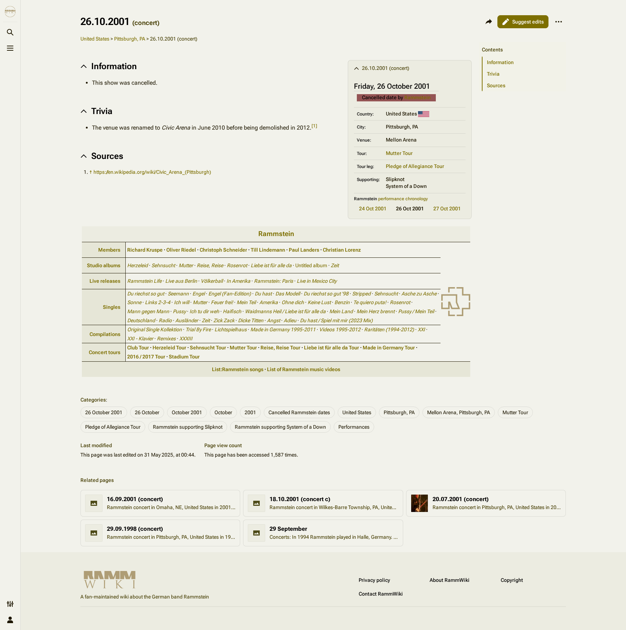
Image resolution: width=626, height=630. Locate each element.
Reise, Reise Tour (280, 347)
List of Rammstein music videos (303, 369)
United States (94, 39)
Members (109, 250)
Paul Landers (304, 250)
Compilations (104, 334)
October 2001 (187, 412)
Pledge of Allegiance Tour (415, 166)
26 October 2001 (103, 412)
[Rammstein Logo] (455, 301)
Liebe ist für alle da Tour (331, 347)
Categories (93, 400)
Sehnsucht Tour (208, 347)
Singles (111, 307)
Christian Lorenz (342, 250)
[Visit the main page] (10, 11)
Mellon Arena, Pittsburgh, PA (458, 412)
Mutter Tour (399, 153)
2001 (250, 412)
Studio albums (103, 265)
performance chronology (403, 198)
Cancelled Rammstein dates (299, 412)
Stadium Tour (184, 357)
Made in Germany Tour (389, 347)
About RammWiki (450, 580)
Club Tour (138, 347)
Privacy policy (374, 580)
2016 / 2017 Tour (146, 357)
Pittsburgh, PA (129, 39)
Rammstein (417, 97)
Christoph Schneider (223, 250)
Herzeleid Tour (169, 347)
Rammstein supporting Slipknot (187, 427)
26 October (147, 412)
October (223, 412)
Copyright (512, 580)
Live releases (104, 281)
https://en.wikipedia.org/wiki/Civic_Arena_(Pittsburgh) (152, 172)
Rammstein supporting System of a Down (280, 427)
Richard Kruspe (145, 250)
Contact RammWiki (381, 594)
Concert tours (104, 352)
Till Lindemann (268, 250)
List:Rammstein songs (237, 369)
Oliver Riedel (181, 250)
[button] (522, 42)
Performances (354, 427)
